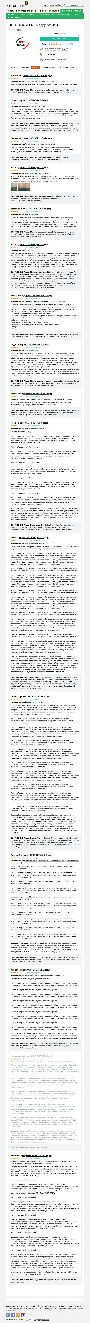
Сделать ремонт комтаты (34, 702)
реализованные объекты (61, 14)
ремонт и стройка (71, 10)
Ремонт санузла (31, 250)
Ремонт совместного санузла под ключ (40, 144)
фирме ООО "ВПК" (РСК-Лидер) (37, 75)
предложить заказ (59, 39)
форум (17, 17)
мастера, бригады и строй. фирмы (21, 14)
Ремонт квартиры (31, 214)
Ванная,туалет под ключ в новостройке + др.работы (45, 301)
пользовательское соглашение (23, 1308)
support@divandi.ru (42, 1320)
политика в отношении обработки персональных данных (54, 1308)
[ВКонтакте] (18, 30)
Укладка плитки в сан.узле (35, 106)
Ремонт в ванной (31, 350)
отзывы (76, 14)
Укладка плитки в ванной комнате (38, 173)
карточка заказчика (66, 67)
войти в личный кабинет (52, 5)
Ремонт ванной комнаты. (34, 543)
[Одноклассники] (20, 30)
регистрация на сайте (74, 5)
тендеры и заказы (43, 14)
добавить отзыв (59, 34)
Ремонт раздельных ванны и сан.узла (39, 81)
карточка (13, 67)
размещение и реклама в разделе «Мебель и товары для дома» (35, 1306)
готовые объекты (48, 67)
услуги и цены (24, 67)
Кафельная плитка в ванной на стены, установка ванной (46, 975)
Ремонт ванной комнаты (34, 428)
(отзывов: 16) (66, 44)
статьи (10, 17)
